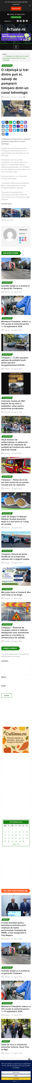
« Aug (14, 844)
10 (27, 832)
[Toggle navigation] (16, 47)
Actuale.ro (16, 29)
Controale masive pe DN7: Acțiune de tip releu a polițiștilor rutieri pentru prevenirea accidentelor (13, 404)
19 (9, 838)
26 (9, 841)
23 (23, 838)
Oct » (18, 844)
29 (19, 841)
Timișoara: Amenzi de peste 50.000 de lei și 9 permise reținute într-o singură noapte (15, 556)
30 (23, 841)
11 (5, 835)
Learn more (16, 8)
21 (16, 838)
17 (27, 835)
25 (5, 841)
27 (12, 841)
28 (16, 841)
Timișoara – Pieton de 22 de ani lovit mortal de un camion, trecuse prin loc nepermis (15, 482)
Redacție (7, 97)
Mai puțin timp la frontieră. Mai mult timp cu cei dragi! (16, 593)
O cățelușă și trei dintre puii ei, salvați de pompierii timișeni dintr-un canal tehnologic (16, 58)
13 (12, 835)
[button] (29, 1059)
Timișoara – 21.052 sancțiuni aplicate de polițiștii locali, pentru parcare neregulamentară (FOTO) (14, 361)
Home (5, 54)
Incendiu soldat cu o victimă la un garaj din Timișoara (15, 287)
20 (12, 838)
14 (16, 835)
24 (27, 838)
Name (3, 677)
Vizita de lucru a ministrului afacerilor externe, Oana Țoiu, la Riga (15, 1047)
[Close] (30, 6)
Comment (4, 661)
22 (19, 838)
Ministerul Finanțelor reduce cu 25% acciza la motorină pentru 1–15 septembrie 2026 (16, 324)
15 (19, 835)
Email (3, 686)
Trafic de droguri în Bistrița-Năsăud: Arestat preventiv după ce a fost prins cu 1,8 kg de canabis (15, 520)
